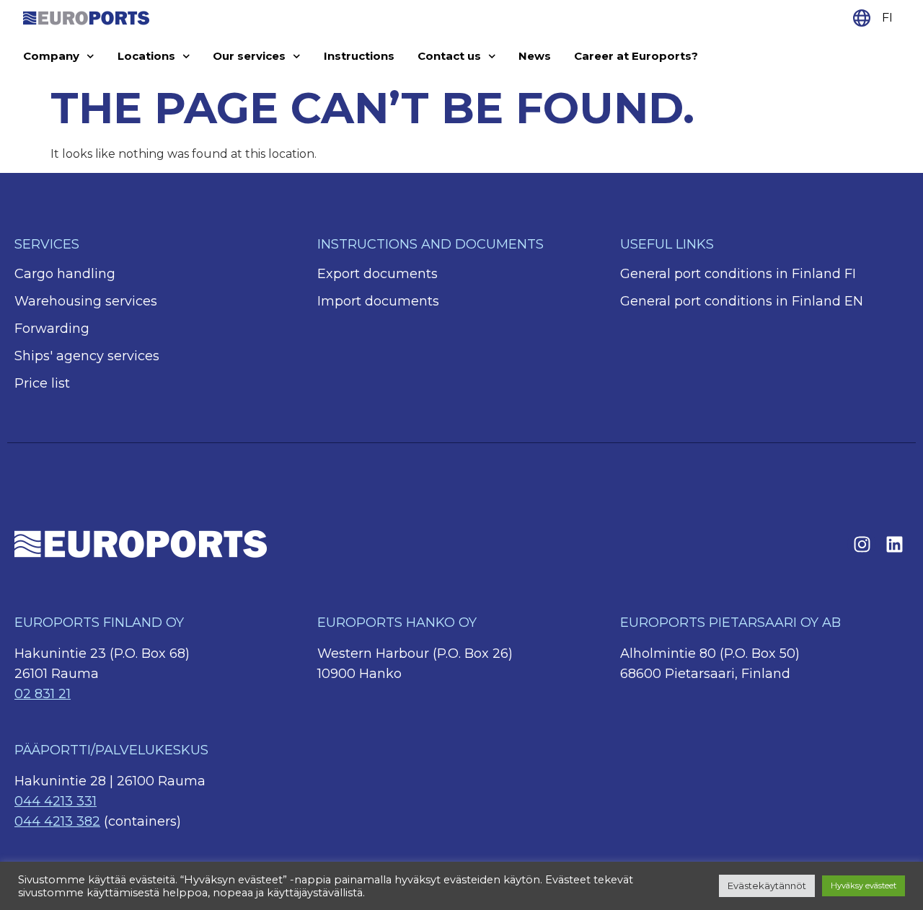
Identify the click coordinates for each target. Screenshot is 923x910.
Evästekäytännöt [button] (767, 885)
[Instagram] (861, 544)
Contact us (449, 56)
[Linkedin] (894, 544)
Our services (249, 56)
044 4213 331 (55, 801)
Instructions (359, 56)
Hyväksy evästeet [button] (863, 885)
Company (51, 56)
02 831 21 (42, 694)
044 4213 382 (57, 821)
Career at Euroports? (636, 56)
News (534, 56)
